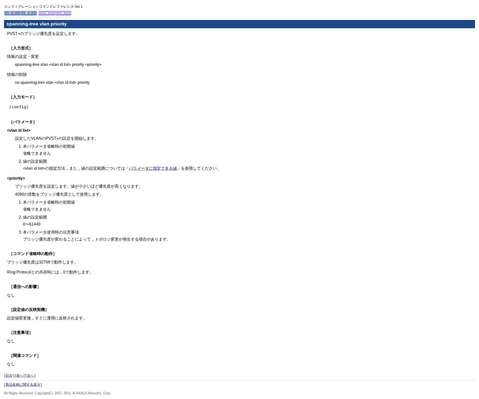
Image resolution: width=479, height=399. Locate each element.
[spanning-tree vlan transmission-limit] (63, 15)
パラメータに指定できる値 (153, 168)
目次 (8, 376)
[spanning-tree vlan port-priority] (46, 15)
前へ (19, 376)
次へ (30, 376)
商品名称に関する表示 (22, 385)
